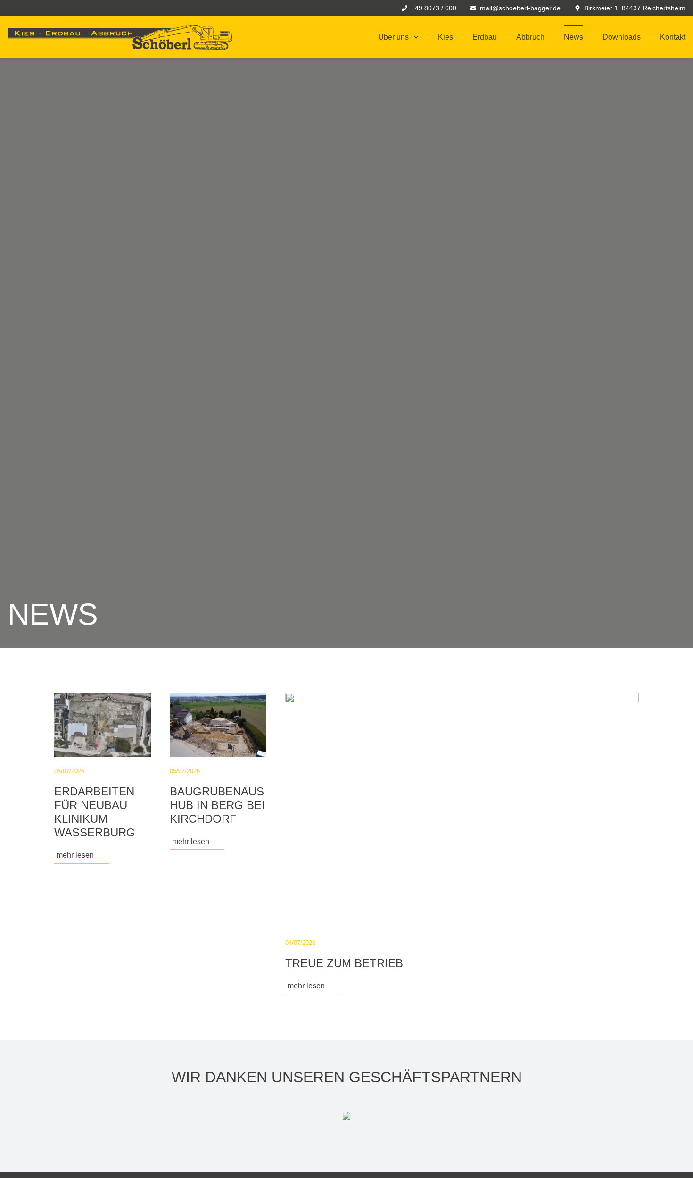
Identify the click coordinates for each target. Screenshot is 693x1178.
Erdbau (484, 37)
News (573, 37)
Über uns (393, 37)
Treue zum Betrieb (344, 963)
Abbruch (530, 37)
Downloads (621, 37)
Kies (445, 37)
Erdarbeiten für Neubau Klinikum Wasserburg (94, 811)
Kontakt (672, 37)
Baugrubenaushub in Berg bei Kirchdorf (217, 805)
